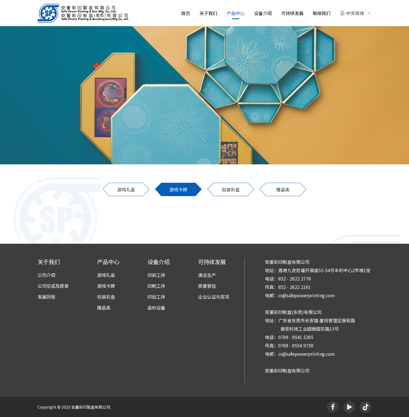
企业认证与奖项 (213, 296)
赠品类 (283, 189)
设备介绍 (263, 13)
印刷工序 (156, 285)
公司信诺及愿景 (53, 285)
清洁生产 (207, 275)
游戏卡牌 (178, 189)
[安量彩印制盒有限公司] (83, 13)
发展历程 (46, 296)
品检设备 (156, 307)
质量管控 (207, 285)
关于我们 (208, 13)
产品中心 (236, 13)
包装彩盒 (231, 189)
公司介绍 (46, 275)
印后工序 (156, 296)
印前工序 (156, 275)
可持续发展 (292, 13)
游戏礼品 (126, 189)
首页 (185, 13)
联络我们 (322, 13)
